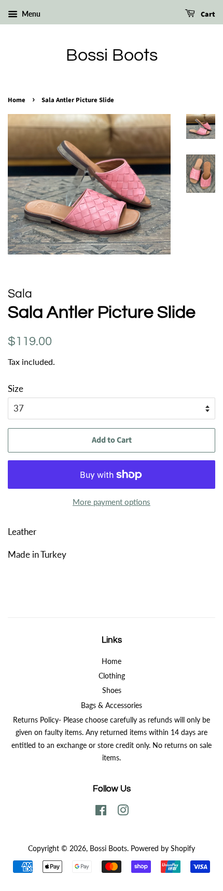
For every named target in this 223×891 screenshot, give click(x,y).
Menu (30, 13)
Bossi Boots (112, 55)
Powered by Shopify (163, 848)
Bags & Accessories (111, 705)
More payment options (111, 501)
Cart (207, 14)
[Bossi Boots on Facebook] (101, 812)
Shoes (111, 690)
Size (15, 388)
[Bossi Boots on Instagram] (123, 812)
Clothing (112, 675)
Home (16, 100)
